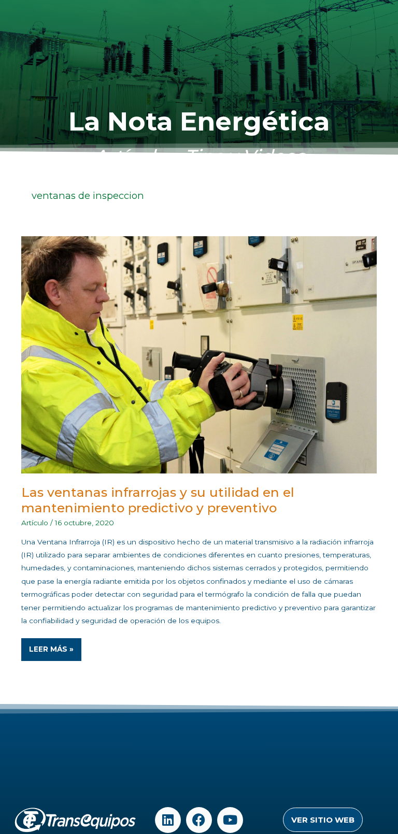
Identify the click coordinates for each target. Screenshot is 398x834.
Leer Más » (55, 645)
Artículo (34, 523)
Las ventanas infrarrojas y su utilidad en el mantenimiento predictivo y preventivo (157, 499)
